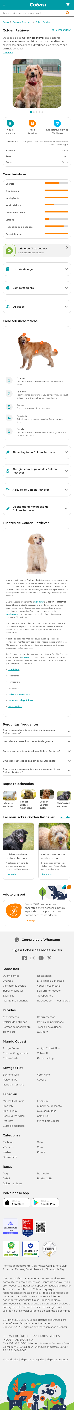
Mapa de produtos (57, 1359)
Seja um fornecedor (49, 990)
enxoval (25, 657)
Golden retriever (12, 1183)
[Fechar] (64, 1402)
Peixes (41, 1152)
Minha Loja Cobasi (48, 1120)
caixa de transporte (19, 694)
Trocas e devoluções (49, 1027)
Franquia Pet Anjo (13, 1084)
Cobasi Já (42, 1053)
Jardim (7, 1152)
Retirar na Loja (45, 1058)
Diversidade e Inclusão (50, 980)
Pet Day (8, 1120)
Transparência (45, 995)
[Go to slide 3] (36, 112)
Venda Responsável (49, 985)
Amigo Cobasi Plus (48, 1048)
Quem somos (11, 975)
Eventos (8, 980)
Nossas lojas (44, 975)
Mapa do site (10, 1359)
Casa (40, 1147)
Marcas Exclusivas (13, 1101)
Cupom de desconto (49, 1106)
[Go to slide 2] (34, 112)
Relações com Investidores (53, 1000)
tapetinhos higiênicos (20, 700)
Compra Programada (15, 1053)
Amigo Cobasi (11, 1048)
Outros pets (10, 1157)
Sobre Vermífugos (13, 1115)
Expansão (8, 995)
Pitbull (6, 1178)
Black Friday (10, 1111)
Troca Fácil (9, 1031)
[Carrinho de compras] (68, 5)
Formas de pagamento (17, 1027)
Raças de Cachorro (22, 22)
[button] (4, 5)
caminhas (13, 669)
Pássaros (8, 1147)
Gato (40, 1142)
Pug (5, 1173)
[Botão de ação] (66, 269)
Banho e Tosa (11, 1074)
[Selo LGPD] (49, 1257)
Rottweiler (43, 1173)
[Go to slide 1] (31, 112)
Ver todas (65, 817)
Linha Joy (42, 1101)
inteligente (12, 614)
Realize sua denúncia (15, 1000)
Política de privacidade (50, 1022)
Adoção (41, 1079)
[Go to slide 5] (42, 112)
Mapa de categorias (32, 1359)
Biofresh (8, 1106)
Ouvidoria (42, 1031)
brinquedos (15, 706)
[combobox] (37, 13)
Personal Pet (10, 1079)
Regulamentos (46, 1017)
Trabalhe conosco (13, 990)
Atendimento (11, 1017)
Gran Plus (42, 1115)
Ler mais (8, 52)
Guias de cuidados (13, 1125)
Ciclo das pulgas (46, 1111)
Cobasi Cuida (10, 1058)
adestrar (39, 601)
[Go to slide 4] (39, 112)
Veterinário (43, 1074)
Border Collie (44, 1178)
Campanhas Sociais (14, 985)
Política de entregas (15, 1022)
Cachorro (8, 1142)
